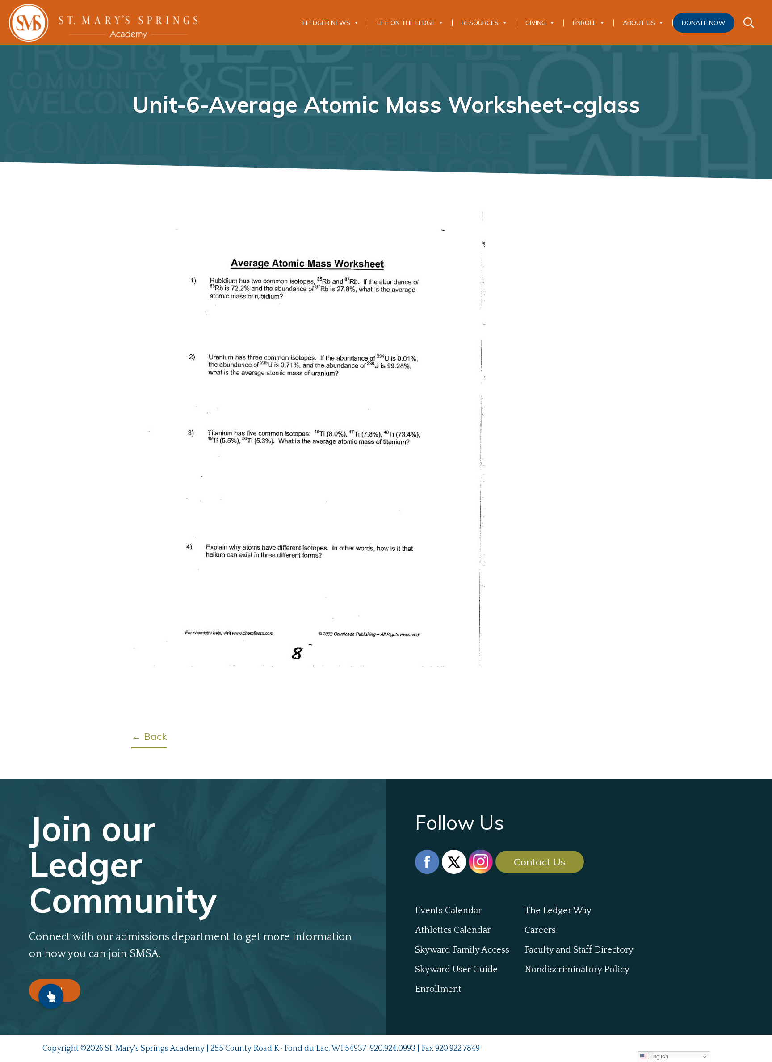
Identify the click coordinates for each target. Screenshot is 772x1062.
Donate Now (704, 23)
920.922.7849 (457, 1048)
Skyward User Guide (456, 969)
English (657, 1056)
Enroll (584, 23)
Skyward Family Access (462, 950)
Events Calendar (448, 910)
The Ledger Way (558, 910)
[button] (50, 996)
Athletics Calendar (453, 930)
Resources (480, 23)
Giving (535, 23)
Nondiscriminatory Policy (576, 969)
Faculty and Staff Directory (579, 950)
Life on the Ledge (406, 23)
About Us (639, 23)
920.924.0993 (392, 1048)
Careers (540, 930)
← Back (149, 736)
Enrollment (438, 989)
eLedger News (326, 23)
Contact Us (540, 862)
